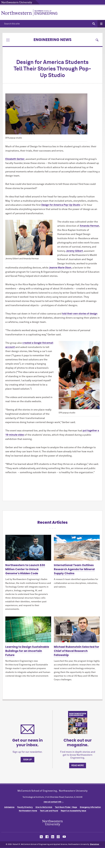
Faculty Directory (25, 807)
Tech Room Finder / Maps (66, 807)
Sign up (27, 760)
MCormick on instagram (58, 836)
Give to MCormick (44, 807)
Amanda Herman (89, 226)
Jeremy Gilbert (74, 251)
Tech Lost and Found (49, 811)
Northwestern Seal (52, 822)
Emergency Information (90, 807)
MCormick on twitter (41, 836)
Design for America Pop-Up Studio (60, 205)
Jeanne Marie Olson (60, 268)
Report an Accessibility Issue (73, 811)
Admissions (9, 807)
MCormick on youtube (64, 836)
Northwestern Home (28, 811)
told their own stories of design (79, 314)
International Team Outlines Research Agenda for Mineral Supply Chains (74, 569)
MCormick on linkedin (52, 836)
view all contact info (52, 802)
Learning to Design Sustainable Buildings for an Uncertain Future (27, 651)
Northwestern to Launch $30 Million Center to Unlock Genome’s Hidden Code (25, 569)
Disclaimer (94, 844)
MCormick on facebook (47, 836)
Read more (77, 765)
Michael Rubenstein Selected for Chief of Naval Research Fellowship (76, 651)
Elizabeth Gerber (14, 159)
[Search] (93, 23)
